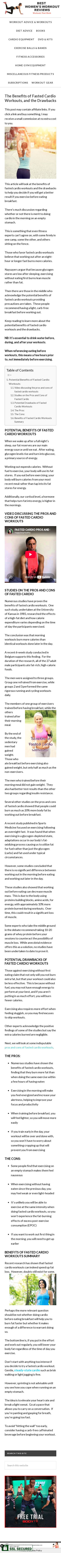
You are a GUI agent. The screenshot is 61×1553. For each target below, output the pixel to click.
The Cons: (19, 414)
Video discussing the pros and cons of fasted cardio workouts (33, 389)
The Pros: (19, 410)
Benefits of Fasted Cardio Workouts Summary (33, 420)
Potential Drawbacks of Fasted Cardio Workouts (30, 405)
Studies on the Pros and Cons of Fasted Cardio (30, 397)
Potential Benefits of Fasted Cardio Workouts (29, 381)
